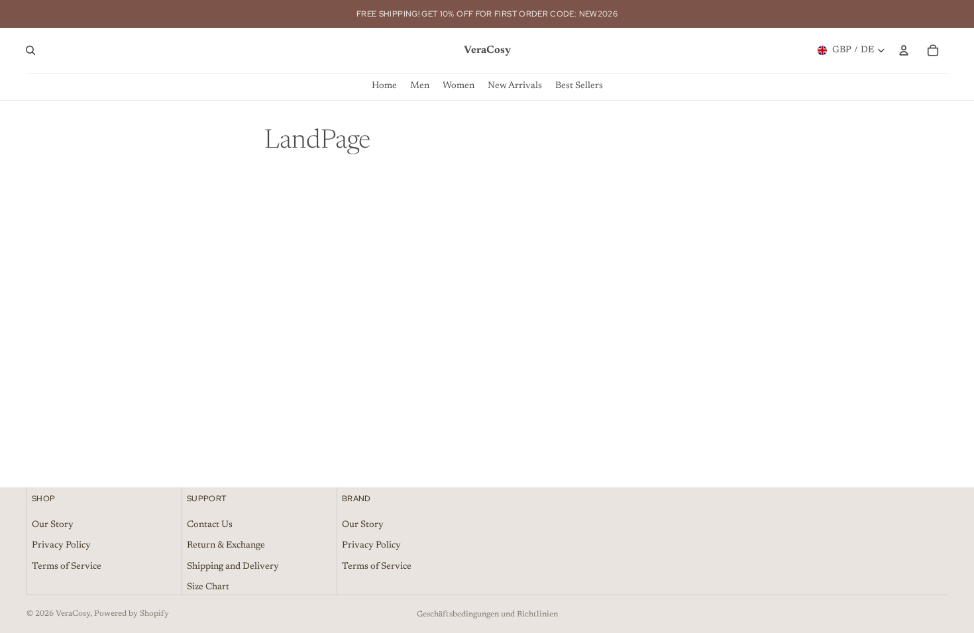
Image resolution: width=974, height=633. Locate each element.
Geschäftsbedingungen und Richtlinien (487, 614)
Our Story (53, 525)
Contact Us (210, 525)
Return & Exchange (226, 545)
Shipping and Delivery (233, 566)
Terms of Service (66, 566)
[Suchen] (30, 50)
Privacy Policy (61, 545)
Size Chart (208, 588)
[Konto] (903, 50)
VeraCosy (73, 614)
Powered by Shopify (131, 614)
